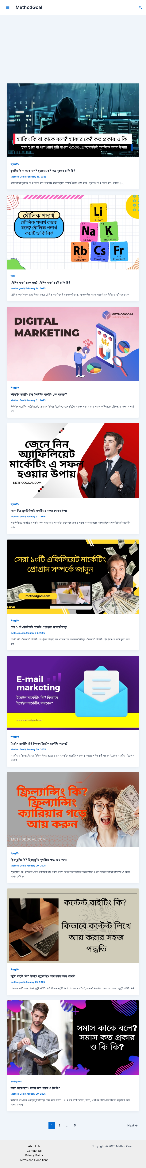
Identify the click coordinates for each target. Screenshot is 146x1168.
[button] (140, 7)
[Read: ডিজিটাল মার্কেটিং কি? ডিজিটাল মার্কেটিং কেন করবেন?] (73, 344)
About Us (34, 1146)
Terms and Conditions (34, 1160)
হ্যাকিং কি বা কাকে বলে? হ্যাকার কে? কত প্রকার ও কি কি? (43, 171)
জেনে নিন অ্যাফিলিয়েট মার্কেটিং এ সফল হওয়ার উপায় (39, 511)
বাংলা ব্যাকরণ (16, 1081)
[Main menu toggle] (8, 8)
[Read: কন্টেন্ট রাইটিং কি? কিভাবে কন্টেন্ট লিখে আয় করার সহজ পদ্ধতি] (73, 925)
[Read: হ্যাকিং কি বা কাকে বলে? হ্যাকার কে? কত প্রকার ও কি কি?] (73, 120)
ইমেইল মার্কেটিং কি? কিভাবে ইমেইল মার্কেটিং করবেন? (39, 743)
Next (132, 1125)
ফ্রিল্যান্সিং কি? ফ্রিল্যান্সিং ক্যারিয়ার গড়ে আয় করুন (39, 860)
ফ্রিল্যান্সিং (15, 164)
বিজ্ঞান (13, 276)
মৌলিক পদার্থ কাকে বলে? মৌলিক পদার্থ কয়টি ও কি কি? (40, 282)
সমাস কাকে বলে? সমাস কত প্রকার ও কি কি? (35, 1088)
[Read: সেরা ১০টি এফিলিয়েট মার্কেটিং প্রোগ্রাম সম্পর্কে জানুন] (73, 576)
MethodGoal (29, 7)
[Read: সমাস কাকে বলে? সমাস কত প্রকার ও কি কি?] (73, 1037)
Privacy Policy (34, 1155)
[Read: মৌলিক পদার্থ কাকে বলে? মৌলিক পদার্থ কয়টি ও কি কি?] (73, 232)
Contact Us (34, 1150)
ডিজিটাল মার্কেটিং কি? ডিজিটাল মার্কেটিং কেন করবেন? (39, 394)
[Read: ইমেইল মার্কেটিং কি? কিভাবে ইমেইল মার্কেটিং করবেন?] (73, 693)
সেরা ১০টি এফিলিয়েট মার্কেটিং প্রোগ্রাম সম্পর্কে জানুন (39, 627)
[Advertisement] (73, 43)
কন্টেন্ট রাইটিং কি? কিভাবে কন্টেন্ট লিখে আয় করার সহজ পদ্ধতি (43, 976)
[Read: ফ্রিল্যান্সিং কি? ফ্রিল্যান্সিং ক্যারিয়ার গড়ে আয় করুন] (73, 809)
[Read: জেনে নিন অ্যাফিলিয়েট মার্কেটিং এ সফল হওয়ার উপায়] (73, 460)
